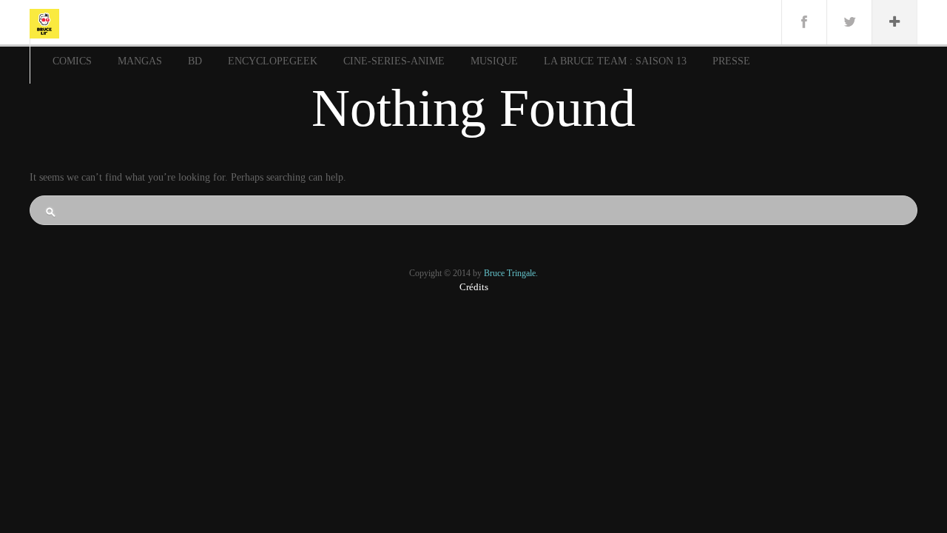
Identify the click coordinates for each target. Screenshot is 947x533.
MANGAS (140, 61)
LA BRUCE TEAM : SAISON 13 (615, 61)
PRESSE (731, 61)
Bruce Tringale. (511, 273)
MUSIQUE (494, 61)
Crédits (473, 286)
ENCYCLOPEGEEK (272, 61)
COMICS (72, 61)
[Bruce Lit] (44, 22)
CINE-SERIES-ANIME (394, 61)
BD (195, 61)
